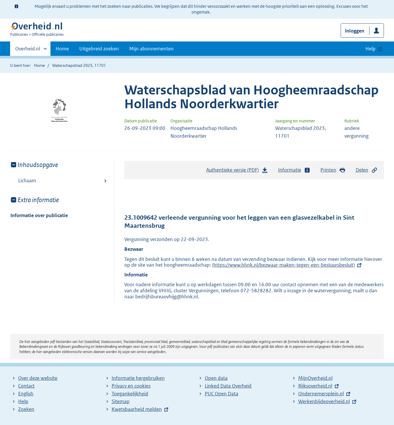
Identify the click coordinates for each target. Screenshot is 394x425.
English (25, 393)
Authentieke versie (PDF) (234, 172)
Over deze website (37, 378)
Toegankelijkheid (130, 393)
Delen (362, 170)
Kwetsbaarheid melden (137, 409)
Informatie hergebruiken (138, 378)
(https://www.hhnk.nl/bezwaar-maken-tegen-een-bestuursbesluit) (283, 265)
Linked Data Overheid (228, 386)
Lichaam (27, 180)
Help (23, 401)
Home (62, 48)
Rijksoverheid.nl (315, 386)
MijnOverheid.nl (315, 378)
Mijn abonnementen (151, 48)
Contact (26, 386)
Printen (328, 170)
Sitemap (121, 401)
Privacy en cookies (131, 386)
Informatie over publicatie (39, 215)
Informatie (289, 170)
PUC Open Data (221, 393)
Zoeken (26, 409)
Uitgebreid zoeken (99, 48)
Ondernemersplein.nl (321, 393)
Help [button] (370, 48)
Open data (216, 378)
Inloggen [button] (354, 31)
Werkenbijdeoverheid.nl (324, 401)
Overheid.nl (27, 50)
